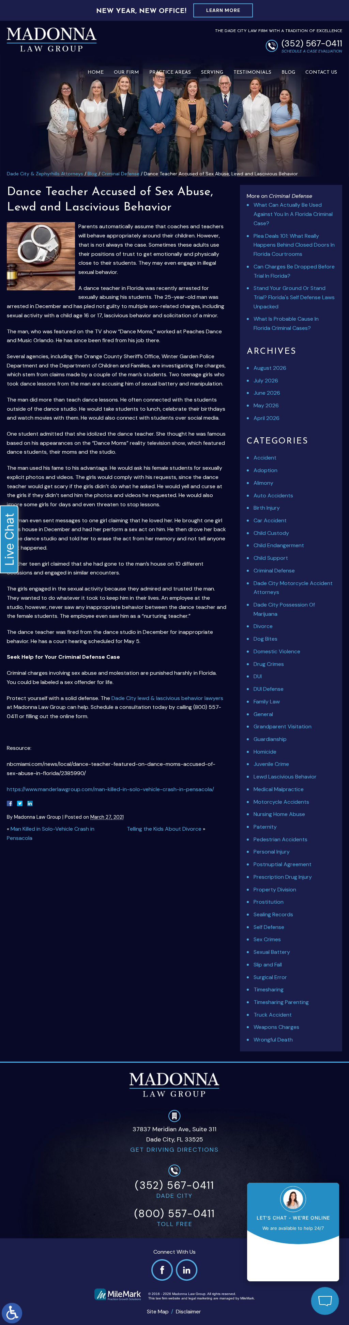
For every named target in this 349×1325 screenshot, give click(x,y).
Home (96, 72)
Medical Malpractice (279, 789)
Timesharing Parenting (281, 1002)
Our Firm (126, 72)
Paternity (265, 826)
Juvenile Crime (271, 764)
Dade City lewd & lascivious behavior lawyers (167, 698)
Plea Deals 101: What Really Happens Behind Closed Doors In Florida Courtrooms (294, 245)
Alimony (263, 482)
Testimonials (252, 72)
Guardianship (270, 739)
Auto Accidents (273, 495)
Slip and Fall (268, 964)
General (263, 714)
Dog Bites (265, 638)
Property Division (275, 889)
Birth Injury (267, 507)
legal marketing (200, 1298)
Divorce (263, 626)
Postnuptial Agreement (283, 864)
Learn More (223, 10)
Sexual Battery (272, 952)
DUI (258, 676)
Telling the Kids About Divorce (164, 828)
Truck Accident (273, 1014)
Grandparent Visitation (283, 726)
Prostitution (269, 901)
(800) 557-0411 (174, 1213)
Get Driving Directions (174, 1150)
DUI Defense (269, 689)
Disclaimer (188, 1311)
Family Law (267, 701)
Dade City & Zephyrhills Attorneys (45, 174)
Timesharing (269, 989)
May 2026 (266, 405)
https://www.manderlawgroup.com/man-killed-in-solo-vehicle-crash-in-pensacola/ (110, 789)
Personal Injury (272, 851)
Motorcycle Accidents (281, 801)
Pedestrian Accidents (280, 839)
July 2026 (266, 380)
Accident (265, 457)
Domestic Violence (277, 651)
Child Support (271, 558)
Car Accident (270, 520)
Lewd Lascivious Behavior (285, 776)
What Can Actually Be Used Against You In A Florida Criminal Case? (293, 214)
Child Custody (271, 533)
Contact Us (321, 72)
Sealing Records (273, 914)
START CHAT (293, 1255)
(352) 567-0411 (312, 44)
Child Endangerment (279, 545)
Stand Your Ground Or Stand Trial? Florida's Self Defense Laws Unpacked (294, 297)
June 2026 (267, 392)
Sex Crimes (267, 939)
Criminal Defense (120, 174)
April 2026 (266, 418)
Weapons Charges (276, 1027)
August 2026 (270, 368)
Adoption (265, 470)
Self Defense (269, 927)
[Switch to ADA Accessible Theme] (12, 1313)
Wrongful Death (273, 1039)
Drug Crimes (269, 664)
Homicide (265, 751)
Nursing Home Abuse (279, 814)
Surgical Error (270, 977)
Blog (288, 72)
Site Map (158, 1311)
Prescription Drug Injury (283, 876)
